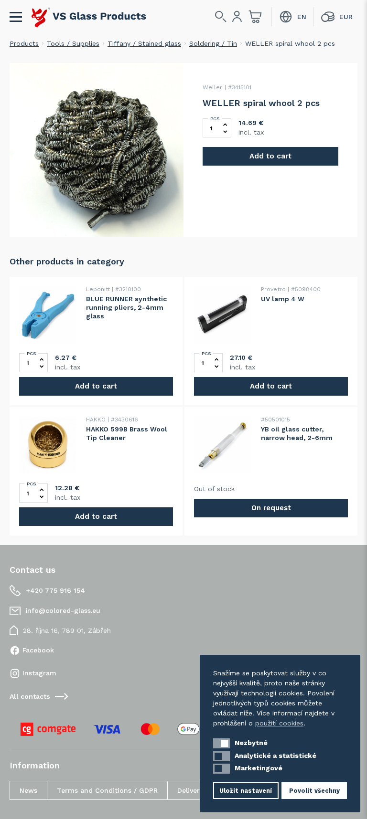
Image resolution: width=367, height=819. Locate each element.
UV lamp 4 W (282, 299)
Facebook (38, 650)
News (28, 790)
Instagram (39, 673)
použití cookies (279, 723)
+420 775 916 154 (55, 590)
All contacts (30, 696)
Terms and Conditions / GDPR (107, 790)
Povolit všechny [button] (314, 790)
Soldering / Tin (213, 43)
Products (24, 43)
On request (271, 508)
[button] (221, 743)
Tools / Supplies (73, 43)
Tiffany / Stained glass (144, 43)
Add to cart (270, 156)
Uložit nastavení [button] (245, 790)
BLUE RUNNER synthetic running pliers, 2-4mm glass (126, 307)
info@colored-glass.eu (62, 610)
